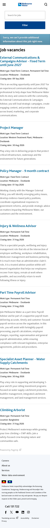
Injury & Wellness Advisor (18, 226)
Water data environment (13, 475)
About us (6, 465)
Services (5, 470)
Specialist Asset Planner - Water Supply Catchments (22, 361)
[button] (4, 5)
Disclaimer (35, 518)
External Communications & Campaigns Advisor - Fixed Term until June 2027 (22, 61)
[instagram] (28, 513)
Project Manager (11, 127)
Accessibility (25, 518)
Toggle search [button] (46, 4)
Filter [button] (25, 25)
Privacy (4, 521)
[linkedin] (23, 513)
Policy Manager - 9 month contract (24, 171)
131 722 (14, 506)
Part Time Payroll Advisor (18, 292)
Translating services (8, 518)
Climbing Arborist (12, 410)
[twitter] (11, 513)
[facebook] (6, 513)
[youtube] (17, 513)
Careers (5, 460)
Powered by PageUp (9, 450)
